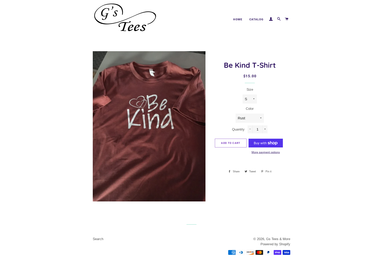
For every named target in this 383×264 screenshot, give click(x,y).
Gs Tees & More (278, 239)
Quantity (238, 129)
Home (237, 19)
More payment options (266, 152)
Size (250, 89)
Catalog (256, 19)
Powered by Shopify (275, 244)
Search (98, 239)
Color (250, 109)
